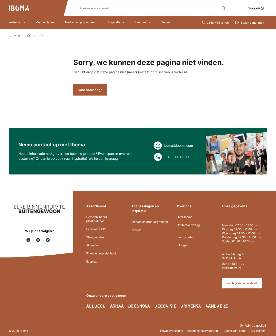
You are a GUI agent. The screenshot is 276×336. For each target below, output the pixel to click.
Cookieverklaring (235, 330)
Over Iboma (184, 217)
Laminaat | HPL (96, 229)
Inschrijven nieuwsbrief (241, 283)
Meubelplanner (45, 22)
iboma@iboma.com (178, 146)
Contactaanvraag (188, 225)
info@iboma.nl (231, 267)
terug (17, 35)
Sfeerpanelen (95, 237)
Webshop (15, 22)
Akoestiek (92, 245)
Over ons (140, 22)
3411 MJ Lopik (231, 258)
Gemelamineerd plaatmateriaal (96, 219)
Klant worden (185, 237)
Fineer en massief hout (101, 253)
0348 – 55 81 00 (176, 157)
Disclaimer (258, 330)
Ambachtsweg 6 (233, 254)
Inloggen (254, 8)
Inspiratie (114, 22)
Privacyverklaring (171, 330)
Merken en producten (79, 22)
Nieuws (166, 22)
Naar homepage (90, 90)
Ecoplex (91, 261)
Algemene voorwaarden (202, 330)
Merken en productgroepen (150, 221)
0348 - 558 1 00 (233, 263)
